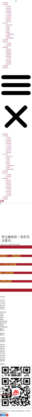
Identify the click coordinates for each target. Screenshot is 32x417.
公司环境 (8, 16)
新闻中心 (5, 41)
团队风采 (8, 21)
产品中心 (5, 23)
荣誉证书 (8, 19)
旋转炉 (2, 317)
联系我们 (5, 67)
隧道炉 (8, 27)
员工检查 (8, 62)
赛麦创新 (5, 47)
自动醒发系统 (10, 34)
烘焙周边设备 (10, 38)
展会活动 (8, 64)
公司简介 (8, 6)
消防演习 (8, 51)
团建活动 (8, 56)
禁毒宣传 (8, 53)
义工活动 (8, 58)
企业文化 (8, 8)
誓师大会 (8, 49)
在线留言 (5, 66)
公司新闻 (8, 43)
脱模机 (8, 36)
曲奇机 (8, 30)
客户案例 (5, 40)
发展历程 (8, 10)
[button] (16, 101)
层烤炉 (8, 32)
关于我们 (5, 4)
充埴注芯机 (3, 312)
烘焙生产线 (9, 25)
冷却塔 (8, 28)
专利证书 (8, 17)
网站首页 (5, 3)
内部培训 (8, 54)
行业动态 (8, 45)
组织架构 (8, 12)
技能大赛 (8, 60)
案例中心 (2, 333)
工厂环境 (8, 14)
